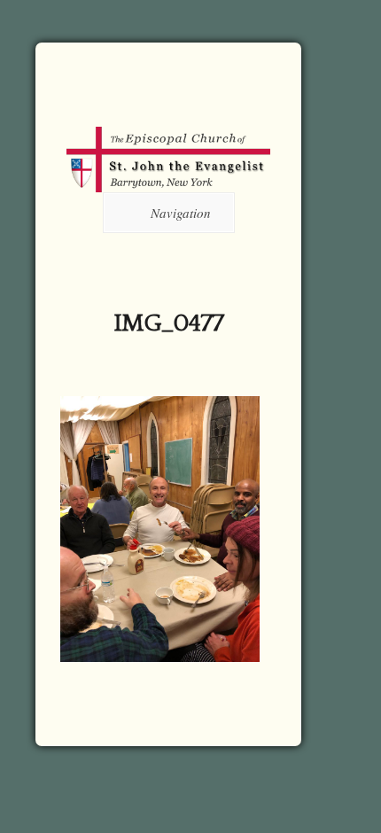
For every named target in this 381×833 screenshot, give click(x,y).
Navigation (181, 213)
